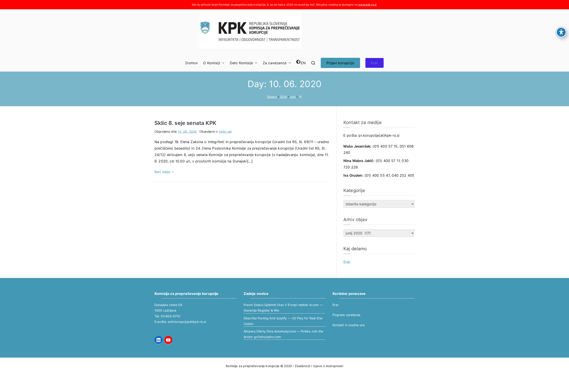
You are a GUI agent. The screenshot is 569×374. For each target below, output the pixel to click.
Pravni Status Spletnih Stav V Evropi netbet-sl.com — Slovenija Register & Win (283, 307)
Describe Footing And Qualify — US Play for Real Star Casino (283, 321)
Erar (374, 63)
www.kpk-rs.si (367, 4)
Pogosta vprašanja (346, 315)
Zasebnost (302, 366)
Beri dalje (162, 172)
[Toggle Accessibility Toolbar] (561, 32)
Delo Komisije (241, 63)
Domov (191, 63)
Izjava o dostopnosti (328, 366)
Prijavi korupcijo (340, 63)
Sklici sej (225, 131)
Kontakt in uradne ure (348, 325)
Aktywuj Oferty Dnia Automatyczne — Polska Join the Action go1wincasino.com (283, 334)
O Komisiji (211, 63)
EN (303, 63)
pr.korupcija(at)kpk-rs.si (379, 135)
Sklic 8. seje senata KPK (185, 123)
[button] (222, 63)
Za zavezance (275, 63)
